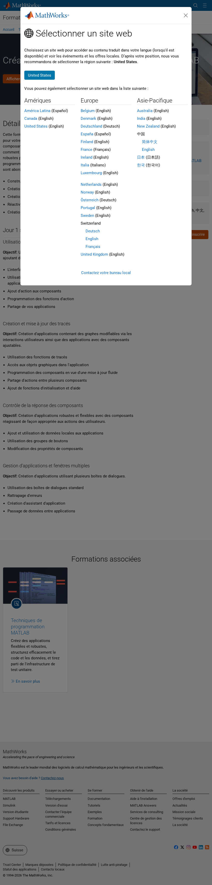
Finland (87, 141)
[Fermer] (186, 15)
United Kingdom (94, 254)
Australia (145, 110)
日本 (141, 157)
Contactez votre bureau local (106, 272)
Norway (87, 192)
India (141, 118)
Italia (85, 165)
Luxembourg (91, 173)
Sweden (87, 215)
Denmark (88, 118)
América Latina (37, 110)
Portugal (88, 207)
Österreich (90, 200)
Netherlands (91, 184)
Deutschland (91, 126)
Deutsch (93, 231)
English (92, 239)
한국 (141, 165)
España (87, 134)
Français (93, 246)
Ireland (86, 157)
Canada (30, 118)
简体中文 (149, 141)
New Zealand (148, 126)
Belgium (88, 110)
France (86, 149)
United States (36, 126)
